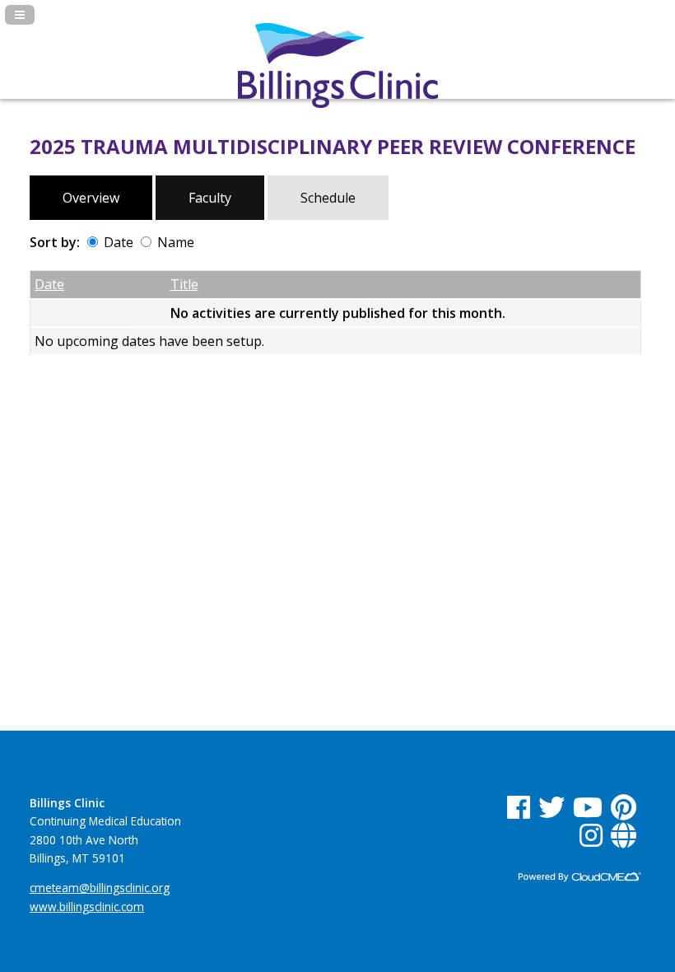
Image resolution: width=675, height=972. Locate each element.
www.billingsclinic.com (87, 906)
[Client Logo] (338, 103)
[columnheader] (81, 285)
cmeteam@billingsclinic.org (100, 887)
